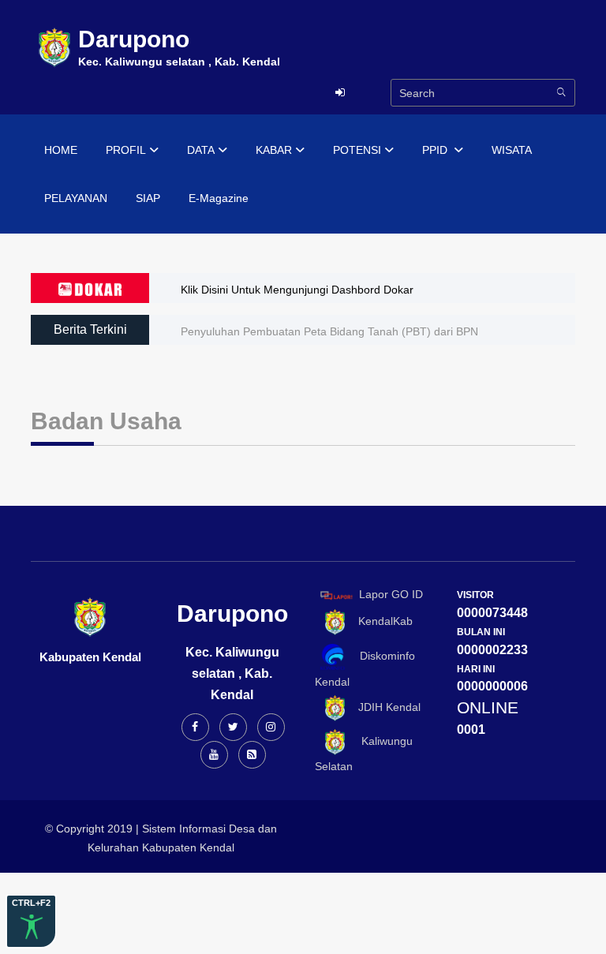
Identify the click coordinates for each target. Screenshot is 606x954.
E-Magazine (219, 198)
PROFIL (126, 150)
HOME (60, 150)
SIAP (148, 198)
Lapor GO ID (391, 594)
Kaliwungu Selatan (364, 754)
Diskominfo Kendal (365, 668)
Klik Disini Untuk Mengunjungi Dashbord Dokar (297, 289)
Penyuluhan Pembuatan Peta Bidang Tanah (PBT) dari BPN (329, 331)
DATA (201, 150)
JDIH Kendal (385, 707)
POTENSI (357, 150)
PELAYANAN (75, 198)
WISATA (512, 150)
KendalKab (381, 621)
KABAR (274, 150)
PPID (436, 150)
